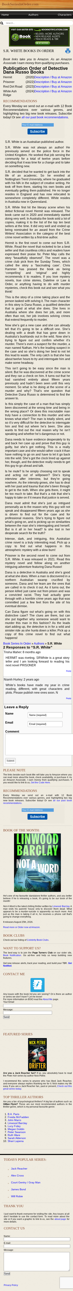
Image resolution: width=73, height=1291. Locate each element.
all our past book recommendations (45, 117)
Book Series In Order (17, 643)
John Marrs (14, 1120)
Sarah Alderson (17, 1138)
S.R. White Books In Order (28, 51)
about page (60, 1219)
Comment (12, 731)
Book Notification (12, 955)
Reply (68, 671)
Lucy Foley (14, 1126)
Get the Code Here (40, 782)
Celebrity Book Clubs (37, 940)
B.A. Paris (13, 1114)
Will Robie (17, 1196)
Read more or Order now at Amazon (21, 927)
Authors (33, 14)
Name (9, 713)
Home (5, 14)
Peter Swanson (17, 1132)
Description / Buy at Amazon (53, 77)
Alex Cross (17, 1175)
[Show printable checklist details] (68, 51)
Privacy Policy (11, 1285)
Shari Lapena (16, 1141)
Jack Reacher (19, 1168)
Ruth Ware (14, 1135)
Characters (65, 14)
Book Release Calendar (15, 22)
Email (9, 722)
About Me (47, 999)
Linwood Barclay (60, 906)
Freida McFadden (18, 1117)
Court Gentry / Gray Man (25, 1182)
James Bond (18, 1189)
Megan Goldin (16, 1129)
